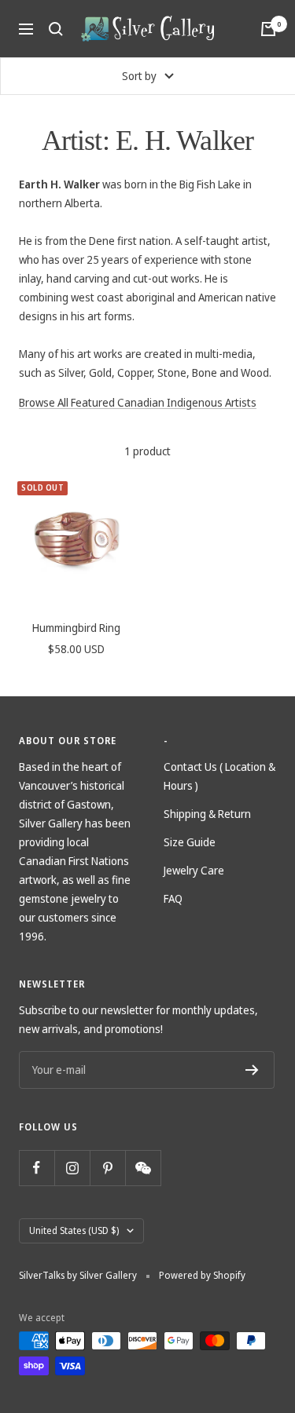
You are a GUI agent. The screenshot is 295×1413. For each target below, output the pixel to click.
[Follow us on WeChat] (142, 1167)
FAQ (173, 898)
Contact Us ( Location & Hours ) (219, 776)
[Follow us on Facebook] (36, 1167)
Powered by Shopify (202, 1275)
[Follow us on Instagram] (72, 1167)
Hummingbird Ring (76, 627)
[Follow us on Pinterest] (107, 1167)
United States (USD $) (74, 1230)
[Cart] (268, 29)
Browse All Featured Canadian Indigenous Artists (137, 402)
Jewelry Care (194, 870)
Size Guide (190, 841)
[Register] (252, 1069)
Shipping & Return (207, 813)
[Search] (56, 29)
